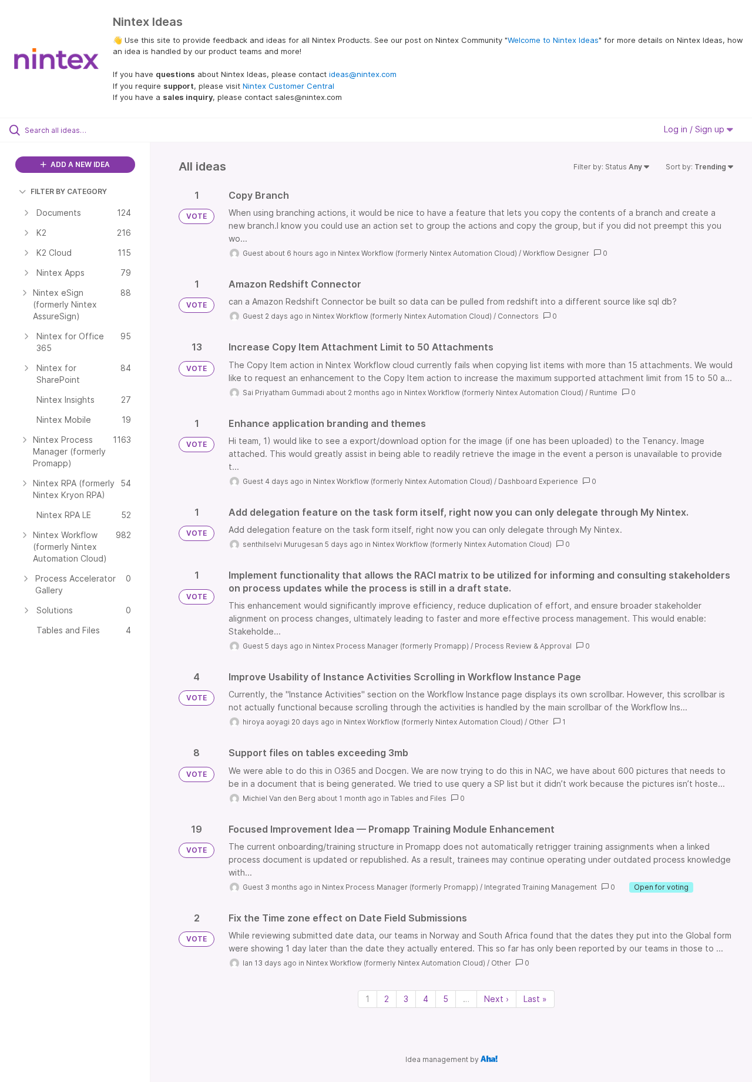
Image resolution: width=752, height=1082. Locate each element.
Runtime (603, 392)
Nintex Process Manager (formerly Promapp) (391, 646)
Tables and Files (418, 798)
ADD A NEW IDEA (79, 164)
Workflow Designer (556, 253)
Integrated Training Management (540, 887)
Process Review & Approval (523, 646)
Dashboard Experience (538, 481)
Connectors (518, 316)
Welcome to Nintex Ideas (553, 40)
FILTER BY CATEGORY (69, 191)
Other (539, 721)
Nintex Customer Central (288, 86)
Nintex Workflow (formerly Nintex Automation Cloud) (427, 253)
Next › (496, 999)
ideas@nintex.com (363, 74)
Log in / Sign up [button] (695, 129)
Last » (535, 999)
